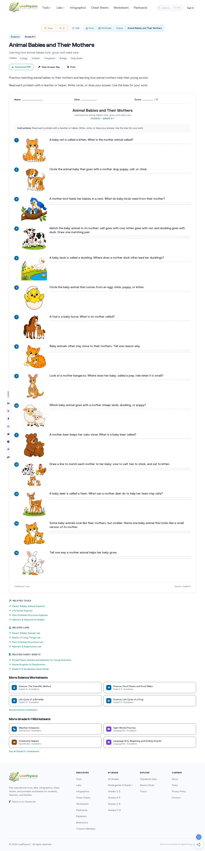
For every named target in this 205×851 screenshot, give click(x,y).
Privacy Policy (179, 791)
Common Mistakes (85, 828)
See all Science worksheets (23, 709)
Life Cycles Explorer (22, 610)
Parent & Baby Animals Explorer (28, 606)
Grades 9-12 (114, 810)
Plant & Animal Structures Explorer (30, 615)
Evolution (36, 58)
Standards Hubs (148, 779)
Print (73, 67)
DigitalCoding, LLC (188, 844)
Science (119, 28)
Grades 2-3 (114, 791)
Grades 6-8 (114, 803)
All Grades (113, 779)
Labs (59, 7)
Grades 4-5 (114, 797)
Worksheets (121, 7)
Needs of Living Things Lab (26, 637)
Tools (45, 7)
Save (50, 28)
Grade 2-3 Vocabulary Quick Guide (30, 669)
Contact (176, 797)
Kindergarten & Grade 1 (120, 785)
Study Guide (76, 58)
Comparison (49, 58)
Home (91, 28)
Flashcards (140, 7)
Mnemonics (82, 822)
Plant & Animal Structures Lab (27, 642)
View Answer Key (50, 67)
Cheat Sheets (100, 7)
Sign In (190, 7)
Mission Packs (147, 785)
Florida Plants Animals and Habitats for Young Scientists (41, 660)
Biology (63, 58)
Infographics (78, 7)
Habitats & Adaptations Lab (26, 646)
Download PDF (23, 67)
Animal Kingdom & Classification (28, 664)
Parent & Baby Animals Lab (26, 633)
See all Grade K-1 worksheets (24, 751)
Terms (175, 785)
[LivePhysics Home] (23, 7)
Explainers (81, 816)
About (175, 779)
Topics (143, 791)
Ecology (23, 58)
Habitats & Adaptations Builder (28, 619)
